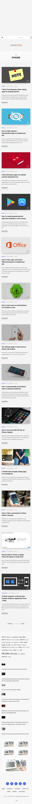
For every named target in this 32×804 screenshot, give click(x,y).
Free (21, 642)
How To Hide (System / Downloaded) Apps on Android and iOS (13, 133)
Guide (12, 645)
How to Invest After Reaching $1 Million (11, 689)
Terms (8, 791)
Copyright (17, 788)
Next (23, 623)
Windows (4, 656)
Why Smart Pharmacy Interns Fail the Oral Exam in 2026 (15, 733)
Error (12, 642)
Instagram (24, 645)
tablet (14, 650)
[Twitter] (11, 783)
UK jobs (5, 653)
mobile (20, 647)
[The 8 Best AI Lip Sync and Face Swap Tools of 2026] (3, 665)
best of (4, 639)
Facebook (15, 642)
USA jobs (13, 654)
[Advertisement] (16, 18)
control (27, 639)
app (8, 637)
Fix (19, 642)
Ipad (10, 647)
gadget (4, 645)
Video (19, 654)
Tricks (18, 650)
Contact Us (25, 788)
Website (23, 654)
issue (16, 647)
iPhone (13, 647)
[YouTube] (20, 783)
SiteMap (14, 791)
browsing (13, 639)
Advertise (10, 788)
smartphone (5, 650)
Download (8, 642)
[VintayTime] (16, 45)
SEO (28, 647)
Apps (20, 637)
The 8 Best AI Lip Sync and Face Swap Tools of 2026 (14, 669)
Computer (5, 593)
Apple (11, 637)
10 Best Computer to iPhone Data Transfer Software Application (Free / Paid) (14, 598)
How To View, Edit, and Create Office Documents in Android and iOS (13, 262)
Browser (9, 639)
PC (26, 647)
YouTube (9, 656)
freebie (25, 642)
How (15, 645)
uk (21, 650)
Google (8, 645)
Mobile (4, 86)
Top (16, 800)
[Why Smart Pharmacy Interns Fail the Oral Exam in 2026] (3, 729)
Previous (10, 623)
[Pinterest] (16, 783)
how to (19, 645)
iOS (8, 647)
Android (4, 637)
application (16, 637)
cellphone (22, 639)
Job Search (22, 791)
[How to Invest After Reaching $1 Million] (3, 685)
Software (11, 650)
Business (17, 639)
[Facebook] (7, 783)
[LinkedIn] (24, 783)
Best (24, 637)
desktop (3, 642)
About (3, 788)
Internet (4, 647)
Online (23, 647)
